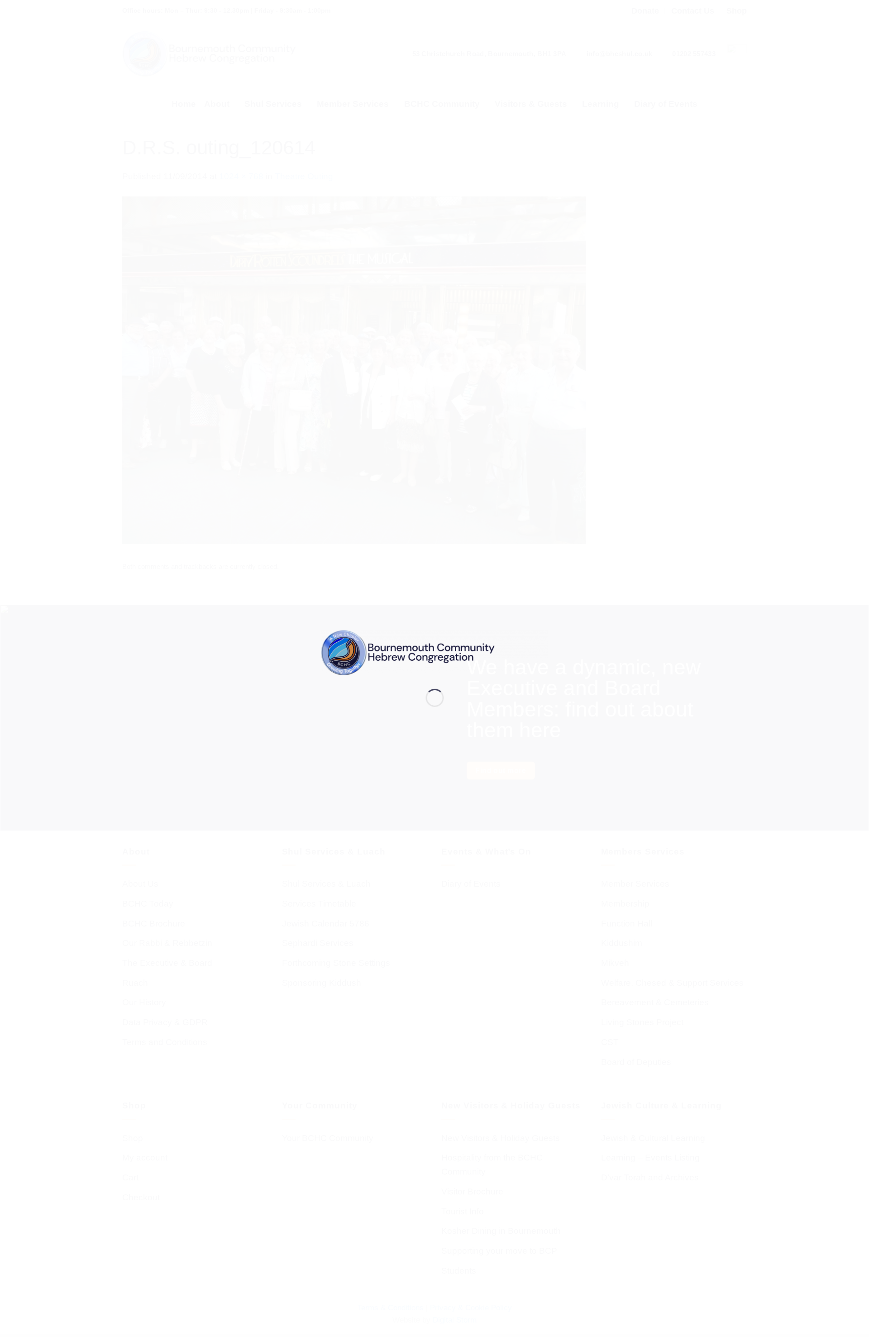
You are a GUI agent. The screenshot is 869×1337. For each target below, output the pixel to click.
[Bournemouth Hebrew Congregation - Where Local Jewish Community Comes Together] (434, 652)
